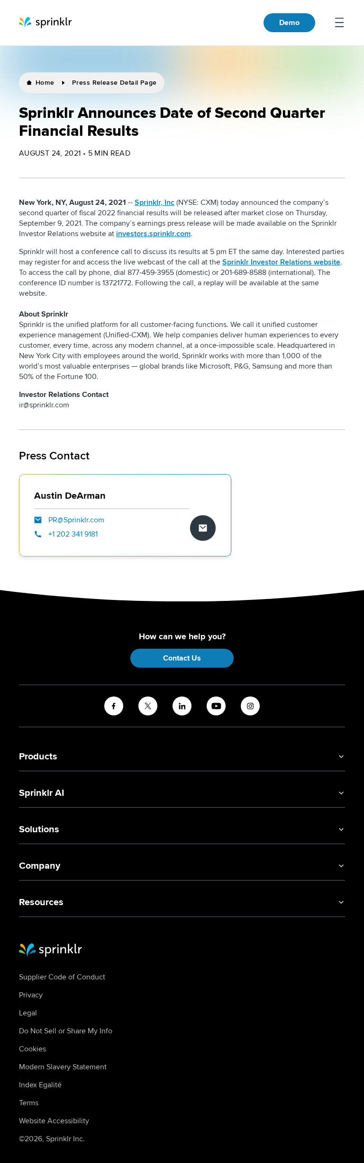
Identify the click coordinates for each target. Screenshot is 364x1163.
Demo (289, 22)
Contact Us (182, 658)
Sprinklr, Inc (154, 202)
